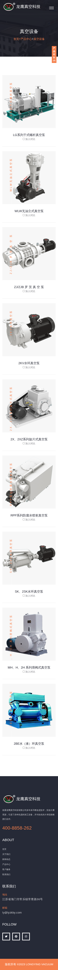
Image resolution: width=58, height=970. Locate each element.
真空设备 (39, 39)
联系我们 (6, 874)
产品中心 (26, 39)
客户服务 (6, 869)
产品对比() (54, 54)
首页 (4, 849)
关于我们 (6, 854)
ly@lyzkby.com (12, 912)
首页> (17, 39)
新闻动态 (6, 859)
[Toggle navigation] (51, 8)
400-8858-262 (17, 827)
